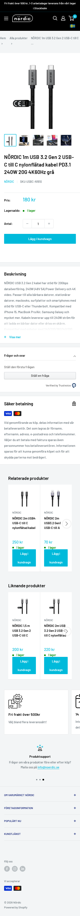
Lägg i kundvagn (40, 239)
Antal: (8, 223)
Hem (3, 38)
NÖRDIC (9, 181)
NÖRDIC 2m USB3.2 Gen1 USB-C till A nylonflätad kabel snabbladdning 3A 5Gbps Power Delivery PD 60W (55, 523)
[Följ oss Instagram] (15, 869)
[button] (40, 356)
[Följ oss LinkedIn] (22, 869)
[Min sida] (63, 18)
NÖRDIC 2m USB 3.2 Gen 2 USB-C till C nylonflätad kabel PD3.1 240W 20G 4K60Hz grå (55, 631)
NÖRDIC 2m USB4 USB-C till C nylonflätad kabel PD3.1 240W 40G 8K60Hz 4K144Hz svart (23, 523)
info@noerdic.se (48, 767)
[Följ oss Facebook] (7, 869)
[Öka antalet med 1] (49, 223)
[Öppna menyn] (6, 18)
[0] (71, 18)
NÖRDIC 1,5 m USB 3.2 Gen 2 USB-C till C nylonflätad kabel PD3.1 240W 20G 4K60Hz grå (23, 631)
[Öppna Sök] (55, 18)
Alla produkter (18, 38)
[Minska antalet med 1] (27, 223)
